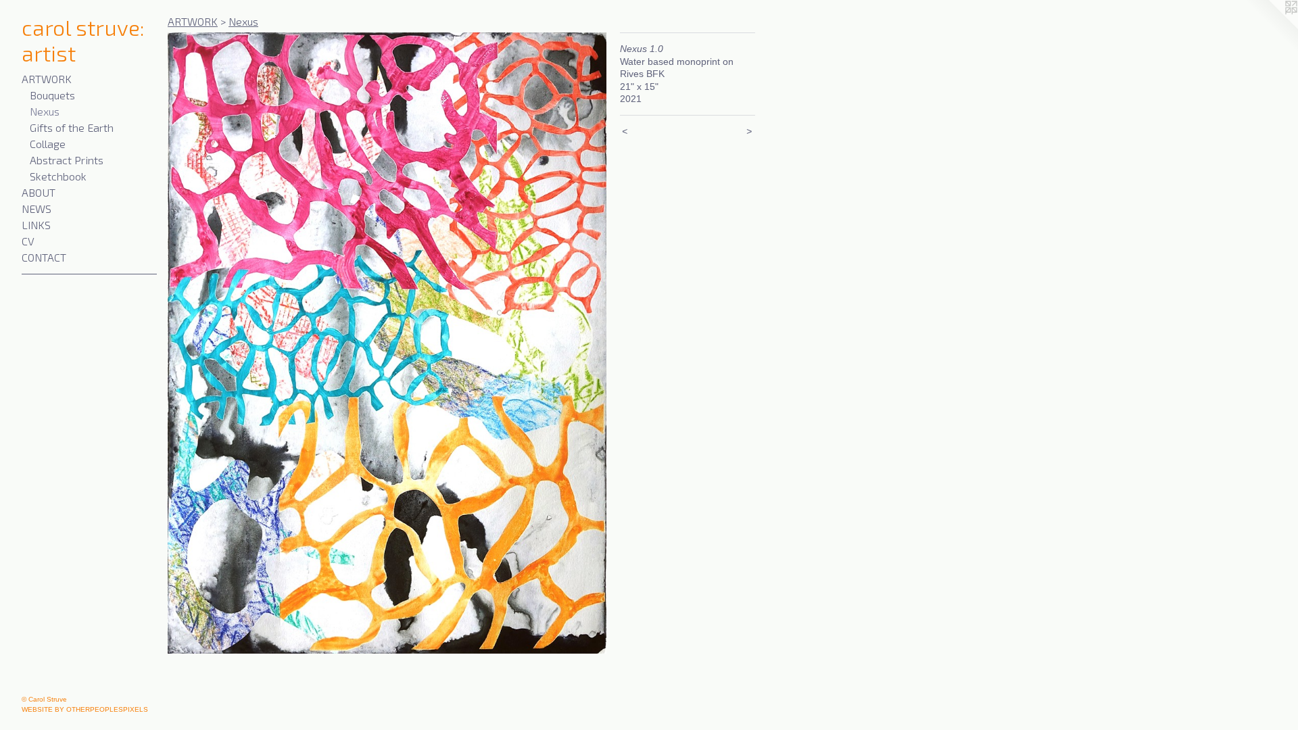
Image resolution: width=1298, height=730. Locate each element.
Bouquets (52, 95)
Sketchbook (58, 176)
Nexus (44, 111)
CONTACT (44, 257)
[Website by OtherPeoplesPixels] (1271, 27)
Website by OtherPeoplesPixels (85, 709)
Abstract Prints (66, 159)
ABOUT (38, 192)
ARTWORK (47, 78)
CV (28, 241)
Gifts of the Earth (72, 127)
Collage (48, 143)
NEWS (36, 208)
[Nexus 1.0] (387, 343)
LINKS (36, 224)
